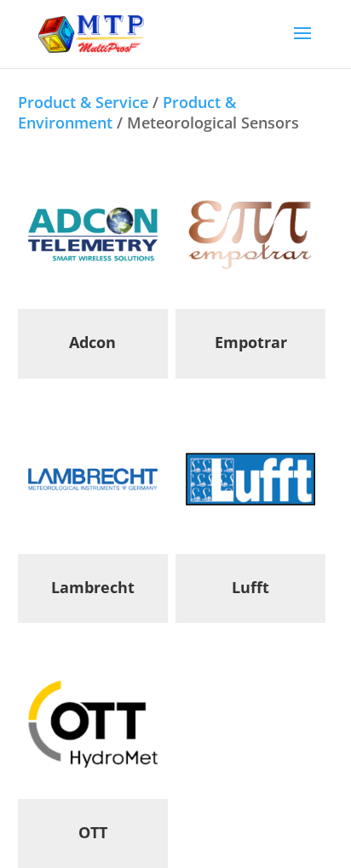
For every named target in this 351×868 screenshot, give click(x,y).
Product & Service (83, 102)
